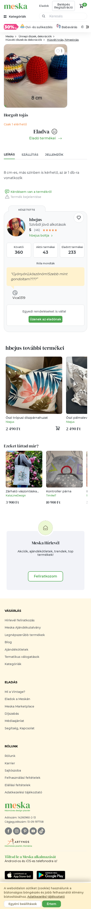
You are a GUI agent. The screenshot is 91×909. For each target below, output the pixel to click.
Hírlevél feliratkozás (19, 620)
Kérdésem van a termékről (31, 192)
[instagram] (16, 831)
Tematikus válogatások (22, 657)
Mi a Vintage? (15, 692)
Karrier (10, 763)
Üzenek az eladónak (45, 319)
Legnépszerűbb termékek (25, 635)
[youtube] (33, 831)
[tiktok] (41, 831)
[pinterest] (25, 831)
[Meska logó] (16, 6)
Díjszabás (12, 714)
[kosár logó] (81, 5)
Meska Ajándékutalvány (23, 627)
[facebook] (8, 831)
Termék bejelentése (26, 197)
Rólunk (10, 756)
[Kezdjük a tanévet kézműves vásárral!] (11, 26)
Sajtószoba (13, 770)
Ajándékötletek (16, 649)
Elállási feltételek (17, 785)
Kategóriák (13, 664)
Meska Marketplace (19, 706)
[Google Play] (19, 875)
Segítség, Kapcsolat (19, 728)
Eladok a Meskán (17, 699)
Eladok (44, 5)
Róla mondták (45, 263)
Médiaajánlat (14, 721)
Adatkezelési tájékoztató (23, 792)
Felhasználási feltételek (22, 778)
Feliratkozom (45, 576)
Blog (8, 642)
